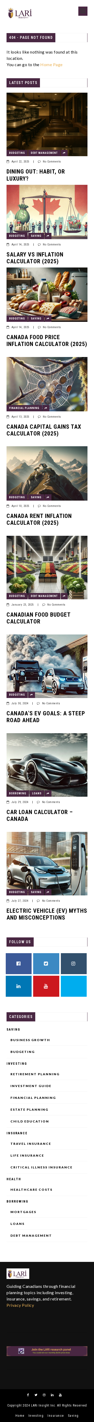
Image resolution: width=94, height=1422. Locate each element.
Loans (37, 793)
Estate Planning (29, 1109)
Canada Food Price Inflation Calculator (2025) (47, 340)
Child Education (29, 1121)
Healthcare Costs (31, 1189)
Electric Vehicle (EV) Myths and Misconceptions (47, 914)
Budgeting (17, 152)
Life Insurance (27, 1155)
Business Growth (30, 1040)
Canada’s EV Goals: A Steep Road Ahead (46, 716)
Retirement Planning (35, 1074)
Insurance (17, 1133)
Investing (17, 1063)
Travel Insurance (30, 1143)
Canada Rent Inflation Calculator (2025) (39, 519)
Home (20, 1416)
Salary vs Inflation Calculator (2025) (35, 258)
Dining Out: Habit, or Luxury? (36, 175)
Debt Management (44, 152)
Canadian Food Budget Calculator (38, 618)
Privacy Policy (20, 1305)
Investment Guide (30, 1086)
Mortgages (23, 1212)
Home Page (51, 64)
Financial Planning (24, 408)
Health (14, 1179)
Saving (36, 235)
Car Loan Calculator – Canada (40, 815)
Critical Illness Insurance (41, 1167)
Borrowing (17, 793)
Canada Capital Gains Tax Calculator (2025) (44, 430)
